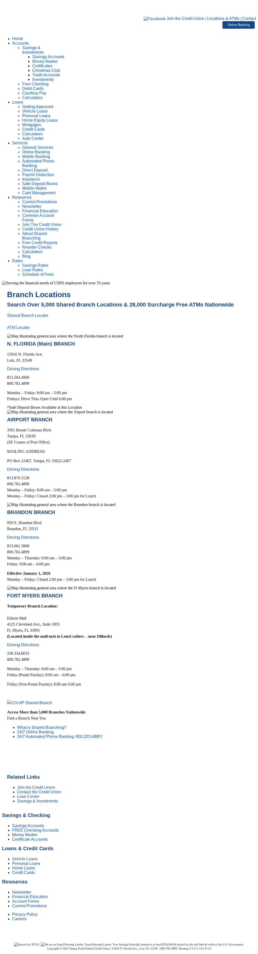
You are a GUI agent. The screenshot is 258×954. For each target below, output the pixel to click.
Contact (249, 18)
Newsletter (21, 892)
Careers (19, 919)
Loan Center (28, 796)
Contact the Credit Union (39, 792)
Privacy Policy (25, 914)
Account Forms (25, 901)
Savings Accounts (28, 826)
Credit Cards (23, 872)
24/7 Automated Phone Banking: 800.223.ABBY (60, 736)
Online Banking (239, 25)
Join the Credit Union (185, 18)
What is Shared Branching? (41, 727)
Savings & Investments (37, 801)
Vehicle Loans (25, 859)
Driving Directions (23, 369)
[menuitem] (17, 39)
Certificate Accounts (30, 839)
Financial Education (30, 897)
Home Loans (23, 868)
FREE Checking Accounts (35, 830)
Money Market (24, 835)
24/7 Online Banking (35, 732)
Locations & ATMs (223, 18)
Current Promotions (29, 906)
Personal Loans (26, 863)
